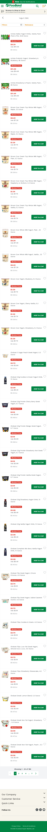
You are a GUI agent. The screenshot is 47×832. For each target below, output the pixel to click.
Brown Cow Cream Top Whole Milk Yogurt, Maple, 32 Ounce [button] (26, 108)
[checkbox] (44, 33)
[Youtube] (44, 810)
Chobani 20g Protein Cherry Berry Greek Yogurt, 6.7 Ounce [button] (27, 402)
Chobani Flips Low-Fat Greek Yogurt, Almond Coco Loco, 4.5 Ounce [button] (27, 648)
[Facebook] (37, 810)
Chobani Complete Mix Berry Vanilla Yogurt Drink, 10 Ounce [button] (26, 550)
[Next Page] (36, 773)
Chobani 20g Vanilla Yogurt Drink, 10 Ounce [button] (27, 524)
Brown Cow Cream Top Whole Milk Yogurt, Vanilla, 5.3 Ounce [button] (27, 206)
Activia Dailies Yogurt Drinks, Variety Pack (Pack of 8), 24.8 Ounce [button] (27, 35)
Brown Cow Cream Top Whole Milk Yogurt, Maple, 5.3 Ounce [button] (26, 133)
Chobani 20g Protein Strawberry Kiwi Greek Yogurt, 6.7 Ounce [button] (27, 451)
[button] (37, 6)
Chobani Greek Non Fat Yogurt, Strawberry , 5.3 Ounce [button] (26, 721)
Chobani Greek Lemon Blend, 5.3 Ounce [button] (27, 696)
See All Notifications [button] (27, 2)
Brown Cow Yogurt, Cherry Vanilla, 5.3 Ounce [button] (24, 304)
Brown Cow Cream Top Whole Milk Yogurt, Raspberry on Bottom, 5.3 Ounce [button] (27, 182)
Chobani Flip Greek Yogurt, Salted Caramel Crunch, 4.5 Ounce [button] (27, 599)
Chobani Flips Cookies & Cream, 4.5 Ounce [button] (27, 622)
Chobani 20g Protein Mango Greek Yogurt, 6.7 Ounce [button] (26, 427)
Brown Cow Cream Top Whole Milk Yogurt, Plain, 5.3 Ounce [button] (26, 157)
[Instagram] (40, 810)
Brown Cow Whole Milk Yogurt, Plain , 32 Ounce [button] (26, 231)
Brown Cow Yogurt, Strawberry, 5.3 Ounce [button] (27, 328)
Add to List (39, 46)
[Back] (3, 18)
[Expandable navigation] (2, 6)
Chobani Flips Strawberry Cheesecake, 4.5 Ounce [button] (26, 672)
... (29, 773)
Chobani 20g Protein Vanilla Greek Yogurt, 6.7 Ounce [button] (26, 476)
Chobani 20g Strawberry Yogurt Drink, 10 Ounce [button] (25, 501)
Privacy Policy (16, 826)
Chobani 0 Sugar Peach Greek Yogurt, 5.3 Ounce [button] (26, 353)
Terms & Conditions (29, 826)
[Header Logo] (13, 6)
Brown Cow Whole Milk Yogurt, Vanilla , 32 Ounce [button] (26, 255)
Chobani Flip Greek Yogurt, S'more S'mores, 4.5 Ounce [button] (27, 574)
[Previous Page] (10, 773)
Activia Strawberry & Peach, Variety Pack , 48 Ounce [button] (26, 84)
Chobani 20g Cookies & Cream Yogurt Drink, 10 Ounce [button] (27, 378)
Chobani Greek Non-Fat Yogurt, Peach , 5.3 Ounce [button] (26, 746)
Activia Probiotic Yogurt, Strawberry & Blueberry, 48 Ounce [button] (27, 59)
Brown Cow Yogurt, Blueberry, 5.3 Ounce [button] (27, 279)
